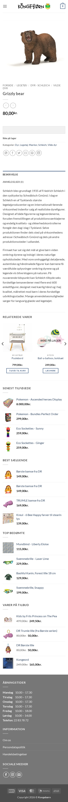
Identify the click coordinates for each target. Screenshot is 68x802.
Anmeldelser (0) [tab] (13, 181)
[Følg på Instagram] (13, 775)
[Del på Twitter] (19, 153)
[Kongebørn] (34, 6)
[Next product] (6, 105)
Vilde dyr (52, 144)
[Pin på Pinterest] (32, 153)
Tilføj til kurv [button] (17, 370)
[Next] (65, 351)
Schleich (42, 144)
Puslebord (17, 358)
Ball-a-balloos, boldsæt (50, 358)
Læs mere (51, 370)
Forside (8, 85)
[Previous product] (13, 105)
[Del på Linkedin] (39, 153)
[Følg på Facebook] (6, 775)
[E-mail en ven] (26, 153)
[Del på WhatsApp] (6, 153)
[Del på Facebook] (13, 153)
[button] (5, 6)
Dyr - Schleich (40, 85)
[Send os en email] (19, 775)
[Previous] (3, 351)
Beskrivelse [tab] (10, 174)
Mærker (33, 144)
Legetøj (22, 85)
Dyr (17, 144)
